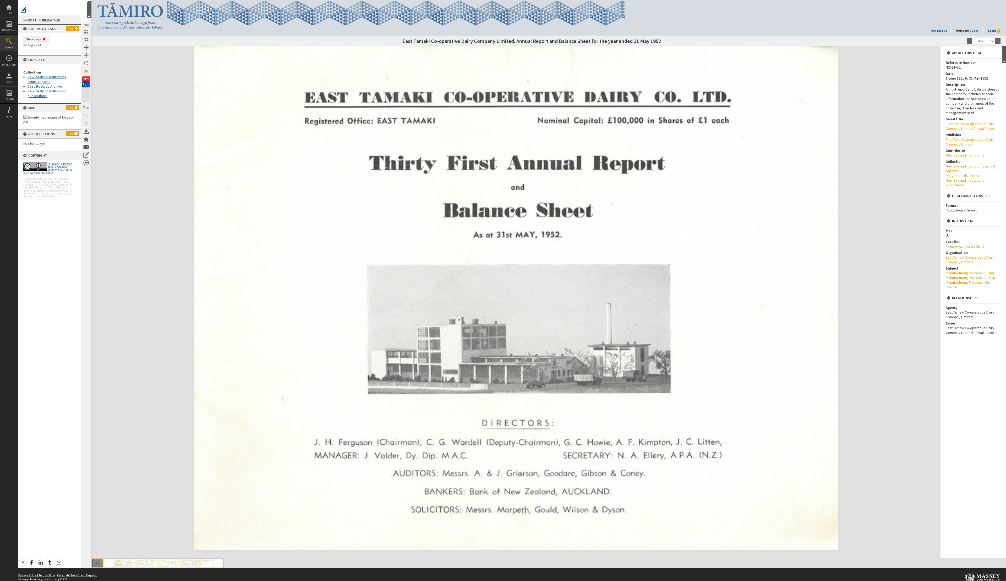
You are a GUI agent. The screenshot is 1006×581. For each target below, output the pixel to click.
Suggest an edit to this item (23, 10)
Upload (9, 99)
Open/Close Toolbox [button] (89, 9)
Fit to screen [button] (86, 39)
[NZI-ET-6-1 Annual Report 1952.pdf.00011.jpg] (207, 563)
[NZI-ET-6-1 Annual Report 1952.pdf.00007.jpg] (163, 563)
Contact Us (939, 30)
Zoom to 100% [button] (86, 71)
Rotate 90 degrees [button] (86, 63)
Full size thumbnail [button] (86, 32)
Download (86, 131)
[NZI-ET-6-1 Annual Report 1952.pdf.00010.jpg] (196, 563)
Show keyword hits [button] (86, 116)
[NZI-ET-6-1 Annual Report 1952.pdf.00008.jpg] (174, 563)
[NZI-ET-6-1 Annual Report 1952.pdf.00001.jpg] (97, 563)
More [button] (9, 116)
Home (9, 13)
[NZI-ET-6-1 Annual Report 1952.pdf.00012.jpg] (218, 563)
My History (9, 64)
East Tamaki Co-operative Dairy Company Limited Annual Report (971, 126)
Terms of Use (47, 575)
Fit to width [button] (86, 47)
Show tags (33, 39)
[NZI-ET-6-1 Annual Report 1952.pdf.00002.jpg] (108, 563)
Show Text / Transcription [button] (86, 108)
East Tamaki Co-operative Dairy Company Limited (970, 142)
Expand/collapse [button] (1004, 54)
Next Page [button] (997, 41)
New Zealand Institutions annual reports (47, 79)
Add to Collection (86, 139)
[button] (86, 84)
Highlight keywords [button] (86, 123)
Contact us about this (86, 147)
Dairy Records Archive (45, 86)
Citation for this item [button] (86, 163)
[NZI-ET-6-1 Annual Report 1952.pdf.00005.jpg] (141, 563)
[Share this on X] (23, 559)
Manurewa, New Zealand (965, 246)
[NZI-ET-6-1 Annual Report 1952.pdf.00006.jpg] (152, 563)
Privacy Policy (27, 575)
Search (9, 47)
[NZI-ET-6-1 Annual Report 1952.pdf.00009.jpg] (185, 563)
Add (70, 28)
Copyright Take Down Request (77, 575)
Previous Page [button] (969, 41)
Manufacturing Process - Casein (970, 277)
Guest (973, 30)
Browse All (9, 30)
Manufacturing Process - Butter (970, 273)
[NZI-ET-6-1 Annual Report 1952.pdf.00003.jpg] (119, 563)
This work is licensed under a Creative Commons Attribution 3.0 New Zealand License (48, 168)
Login (9, 82)
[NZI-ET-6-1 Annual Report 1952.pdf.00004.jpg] (130, 563)
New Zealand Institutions (965, 155)
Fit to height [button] (86, 55)
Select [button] (992, 41)
